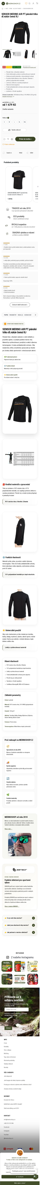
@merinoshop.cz (8, 1138)
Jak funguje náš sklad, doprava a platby (14, 1080)
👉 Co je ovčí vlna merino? (19, 918)
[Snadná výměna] (20, 782)
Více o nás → (8, 829)
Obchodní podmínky (9, 1060)
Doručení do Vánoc (9, 1100)
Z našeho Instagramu (22, 957)
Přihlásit (8, 1028)
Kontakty (6, 1046)
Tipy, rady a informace (10, 1057)
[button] (3, 184)
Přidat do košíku (25, 139)
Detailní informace (7, 96)
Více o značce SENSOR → (12, 906)
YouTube (6, 1134)
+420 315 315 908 (8, 1123)
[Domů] (3, 7)
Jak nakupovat (8, 1076)
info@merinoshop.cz (9, 1119)
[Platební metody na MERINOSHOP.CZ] (8, 1148)
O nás (5, 1043)
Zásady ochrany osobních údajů (12, 1089)
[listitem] (18, 184)
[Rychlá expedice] (20, 766)
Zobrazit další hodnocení (19, 305)
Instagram (6, 1131)
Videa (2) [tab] (20, 315)
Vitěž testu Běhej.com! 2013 (11, 1108)
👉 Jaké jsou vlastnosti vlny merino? (19, 925)
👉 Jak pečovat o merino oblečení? (19, 932)
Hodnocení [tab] (27, 315)
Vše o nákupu (7, 1050)
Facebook (6, 1127)
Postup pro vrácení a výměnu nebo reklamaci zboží (17, 1084)
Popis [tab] (6, 315)
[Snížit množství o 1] (4, 139)
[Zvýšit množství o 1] (12, 139)
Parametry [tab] (12, 315)
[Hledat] (29, 3)
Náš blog (6, 1053)
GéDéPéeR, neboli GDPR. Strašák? (13, 1104)
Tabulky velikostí (8, 1064)
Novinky (6, 1067)
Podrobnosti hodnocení (29, 67)
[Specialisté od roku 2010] (20, 750)
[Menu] (3, 4)
